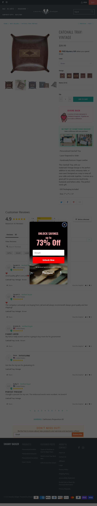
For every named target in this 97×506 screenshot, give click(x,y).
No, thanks (48, 273)
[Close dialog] (64, 225)
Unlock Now (48, 260)
